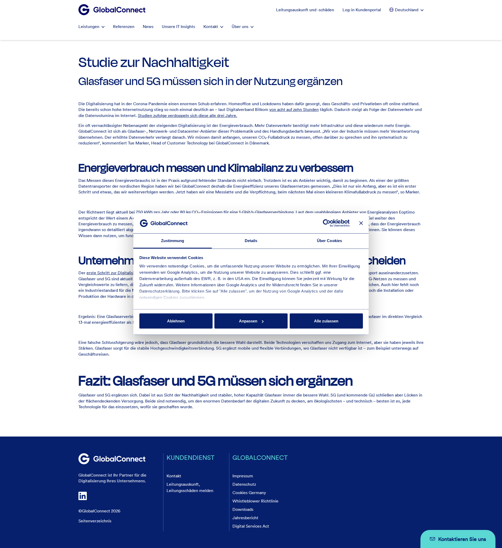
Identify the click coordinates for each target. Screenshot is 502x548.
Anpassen (248, 321)
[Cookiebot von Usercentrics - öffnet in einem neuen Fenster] (327, 223)
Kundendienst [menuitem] (190, 457)
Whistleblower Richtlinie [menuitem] (255, 501)
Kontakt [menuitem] (210, 26)
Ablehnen (176, 321)
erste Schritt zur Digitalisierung (116, 272)
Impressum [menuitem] (242, 475)
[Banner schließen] (361, 223)
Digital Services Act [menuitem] (250, 526)
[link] (111, 458)
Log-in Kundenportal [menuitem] (362, 9)
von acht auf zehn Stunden (294, 109)
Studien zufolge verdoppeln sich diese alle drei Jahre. (187, 115)
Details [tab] (251, 240)
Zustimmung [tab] (172, 240)
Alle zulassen (326, 321)
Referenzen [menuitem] (123, 26)
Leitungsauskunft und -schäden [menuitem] (305, 9)
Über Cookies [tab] (329, 240)
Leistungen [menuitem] (88, 26)
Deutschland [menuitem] (406, 9)
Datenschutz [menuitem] (244, 484)
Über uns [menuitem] (240, 26)
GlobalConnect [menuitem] (260, 457)
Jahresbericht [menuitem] (245, 517)
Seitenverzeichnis (94, 520)
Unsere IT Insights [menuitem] (178, 26)
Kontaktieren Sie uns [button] (462, 538)
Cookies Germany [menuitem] (249, 492)
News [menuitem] (148, 26)
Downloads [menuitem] (242, 509)
